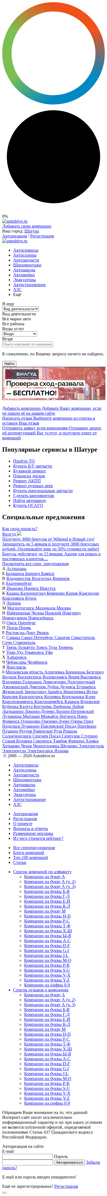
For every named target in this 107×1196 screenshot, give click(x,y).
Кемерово (56, 593)
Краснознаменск (18, 701)
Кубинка (10, 706)
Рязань (43, 632)
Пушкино (31, 726)
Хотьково (11, 746)
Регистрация (42, 236)
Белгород (95, 672)
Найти (9, 364)
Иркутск (48, 588)
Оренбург (27, 622)
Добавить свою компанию (26, 226)
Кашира (72, 701)
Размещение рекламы (33, 833)
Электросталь (91, 746)
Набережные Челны (26, 613)
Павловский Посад (59, 726)
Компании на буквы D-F (47, 945)
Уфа (49, 652)
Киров (72, 593)
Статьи (19, 862)
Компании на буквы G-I (46, 950)
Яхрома (61, 750)
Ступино (89, 736)
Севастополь (83, 637)
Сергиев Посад (47, 736)
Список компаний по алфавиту (42, 871)
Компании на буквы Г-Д (47, 896)
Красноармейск (49, 701)
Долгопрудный (81, 682)
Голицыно (32, 682)
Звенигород (35, 691)
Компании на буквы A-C (47, 940)
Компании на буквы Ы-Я (47, 935)
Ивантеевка (74, 691)
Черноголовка (46, 746)
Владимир (12, 682)
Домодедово (55, 682)
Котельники (73, 696)
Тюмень (65, 647)
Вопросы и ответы (30, 828)
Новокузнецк (15, 618)
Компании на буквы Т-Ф (47, 926)
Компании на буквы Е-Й (47, 901)
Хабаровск (17, 657)
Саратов (63, 637)
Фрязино (77, 741)
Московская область (24, 672)
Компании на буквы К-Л (47, 906)
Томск (42, 647)
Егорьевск (86, 686)
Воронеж (61, 578)
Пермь (25, 627)
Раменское (43, 731)
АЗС (17, 289)
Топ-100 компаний (30, 857)
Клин (90, 696)
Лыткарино (13, 711)
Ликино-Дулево (40, 711)
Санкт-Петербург (38, 637)
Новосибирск (41, 618)
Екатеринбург (19, 583)
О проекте (22, 823)
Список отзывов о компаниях (41, 990)
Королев (10, 696)
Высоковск (90, 677)
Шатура (31, 231)
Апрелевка (55, 672)
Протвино (86, 726)
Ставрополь (24, 642)
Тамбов (60, 741)
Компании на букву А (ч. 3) (49, 886)
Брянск (47, 573)
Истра (92, 691)
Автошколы (24, 270)
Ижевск (32, 588)
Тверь (12, 647)
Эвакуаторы (24, 279)
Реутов (26, 731)
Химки (92, 741)
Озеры (77, 721)
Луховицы (12, 716)
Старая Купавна (17, 741)
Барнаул (33, 573)
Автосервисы (25, 250)
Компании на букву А (44, 876)
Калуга (26, 706)
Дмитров (38, 686)
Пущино (10, 731)
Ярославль (16, 667)
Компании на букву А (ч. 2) (49, 881)
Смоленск (43, 741)
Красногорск (31, 696)
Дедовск (68, 686)
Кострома (43, 706)
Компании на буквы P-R (47, 965)
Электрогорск (40, 750)
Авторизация (14, 236)
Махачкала (46, 608)
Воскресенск (30, 677)
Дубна (53, 686)
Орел (88, 721)
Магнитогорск (21, 608)
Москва (64, 608)
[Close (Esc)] (4, 1193)
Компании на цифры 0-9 (47, 985)
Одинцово (31, 721)
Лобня (78, 706)
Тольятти (27, 647)
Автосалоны (24, 255)
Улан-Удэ (15, 652)
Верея (74, 677)
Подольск (11, 726)
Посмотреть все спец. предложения (35, 563)
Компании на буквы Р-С (47, 921)
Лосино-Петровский (74, 711)
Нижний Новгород (63, 613)
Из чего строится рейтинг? (38, 838)
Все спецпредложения (34, 847)
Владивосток (19, 578)
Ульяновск (34, 652)
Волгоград (42, 578)
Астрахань (16, 568)
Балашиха (15, 573)
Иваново (15, 588)
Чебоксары (16, 662)
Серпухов (71, 736)
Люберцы (62, 706)
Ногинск (68, 716)
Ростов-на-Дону (21, 632)
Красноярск (13, 598)
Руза (58, 731)
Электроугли (14, 750)
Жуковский (13, 691)
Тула (53, 647)
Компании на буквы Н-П (47, 916)
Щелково (69, 746)
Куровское (90, 701)
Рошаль (70, 731)
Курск (30, 598)
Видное (10, 677)
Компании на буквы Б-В (47, 891)
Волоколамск (55, 677)
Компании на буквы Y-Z (47, 980)
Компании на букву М (45, 911)
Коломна (53, 696)
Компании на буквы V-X (47, 975)
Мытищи (32, 716)
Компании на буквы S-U (47, 970)
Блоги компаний (28, 852)
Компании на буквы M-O (47, 960)
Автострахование (29, 284)
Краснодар (89, 593)
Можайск (50, 716)
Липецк (13, 603)
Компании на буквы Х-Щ (48, 930)
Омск (12, 622)
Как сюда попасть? (19, 528)
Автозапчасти (26, 260)
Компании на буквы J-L (46, 955)
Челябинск (37, 662)
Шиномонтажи (27, 265)
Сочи (7, 642)
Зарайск (55, 691)
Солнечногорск (17, 736)
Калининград (33, 593)
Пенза (13, 627)
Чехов (27, 746)
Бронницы (76, 672)
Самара (13, 637)
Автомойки (24, 274)
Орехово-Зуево (56, 721)
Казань (13, 593)
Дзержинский (15, 686)
